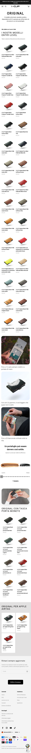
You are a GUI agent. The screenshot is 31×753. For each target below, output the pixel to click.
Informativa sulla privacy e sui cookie (8, 721)
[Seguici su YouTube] (11, 728)
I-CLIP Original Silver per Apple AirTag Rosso (8, 647)
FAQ (3, 697)
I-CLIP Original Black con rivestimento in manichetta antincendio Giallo (8, 270)
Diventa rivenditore (6, 705)
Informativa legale (6, 718)
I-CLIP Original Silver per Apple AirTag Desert (22, 626)
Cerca (3, 694)
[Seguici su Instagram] (7, 728)
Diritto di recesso (15, 682)
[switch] (27, 751)
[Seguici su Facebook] (3, 728)
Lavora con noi (5, 700)
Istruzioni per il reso (22, 697)
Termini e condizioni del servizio (7, 714)
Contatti (4, 703)
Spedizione (19, 703)
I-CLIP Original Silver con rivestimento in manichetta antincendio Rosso (22, 249)
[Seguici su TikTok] (15, 728)
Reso (18, 700)
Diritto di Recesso (21, 694)
